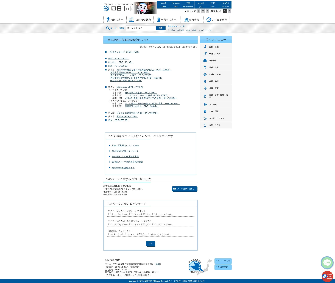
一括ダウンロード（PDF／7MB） (124, 52)
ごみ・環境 (214, 111)
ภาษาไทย (225, 7)
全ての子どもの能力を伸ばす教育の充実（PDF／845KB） (152, 103)
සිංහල (213, 7)
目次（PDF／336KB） (118, 66)
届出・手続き (214, 125)
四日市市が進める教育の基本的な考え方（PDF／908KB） (144, 70)
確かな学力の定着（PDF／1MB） (141, 93)
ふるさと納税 (190, 30)
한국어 (213, 3)
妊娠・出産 (214, 47)
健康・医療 (214, 88)
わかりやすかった (119, 224)
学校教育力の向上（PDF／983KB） (142, 106)
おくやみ (213, 104)
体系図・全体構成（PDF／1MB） (126, 80)
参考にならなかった (160, 234)
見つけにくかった (163, 214)
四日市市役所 (118, 7)
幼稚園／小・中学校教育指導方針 (127, 162)
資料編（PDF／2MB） (127, 116)
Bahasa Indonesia (188, 6)
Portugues (176, 3)
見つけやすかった (119, 214)
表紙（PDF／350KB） (118, 58)
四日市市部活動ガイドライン (125, 151)
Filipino (163, 7)
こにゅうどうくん (204, 30)
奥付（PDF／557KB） (118, 120)
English (163, 3)
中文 (188, 3)
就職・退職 (214, 67)
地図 (158, 264)
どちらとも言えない (141, 214)
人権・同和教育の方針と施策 (125, 145)
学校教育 (213, 60)
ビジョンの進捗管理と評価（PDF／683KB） (138, 113)
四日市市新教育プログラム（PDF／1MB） (130, 72)
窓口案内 (171, 30)
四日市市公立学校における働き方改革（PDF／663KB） (136, 78)
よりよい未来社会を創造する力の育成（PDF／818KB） (151, 98)
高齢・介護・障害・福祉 (218, 96)
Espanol (200, 3)
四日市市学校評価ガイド (123, 168)
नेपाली (176, 7)
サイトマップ (224, 261)
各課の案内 (223, 267)
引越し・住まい (215, 74)
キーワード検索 (115, 27)
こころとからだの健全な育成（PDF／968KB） (147, 95)
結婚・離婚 (214, 81)
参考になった (117, 234)
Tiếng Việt (225, 3)
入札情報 (180, 30)
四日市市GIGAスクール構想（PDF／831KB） (131, 75)
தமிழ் (200, 7)
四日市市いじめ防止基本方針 (125, 156)
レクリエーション (216, 118)
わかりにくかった (163, 224)
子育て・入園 (214, 54)
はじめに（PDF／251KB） (121, 62)
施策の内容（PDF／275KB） (130, 87)
